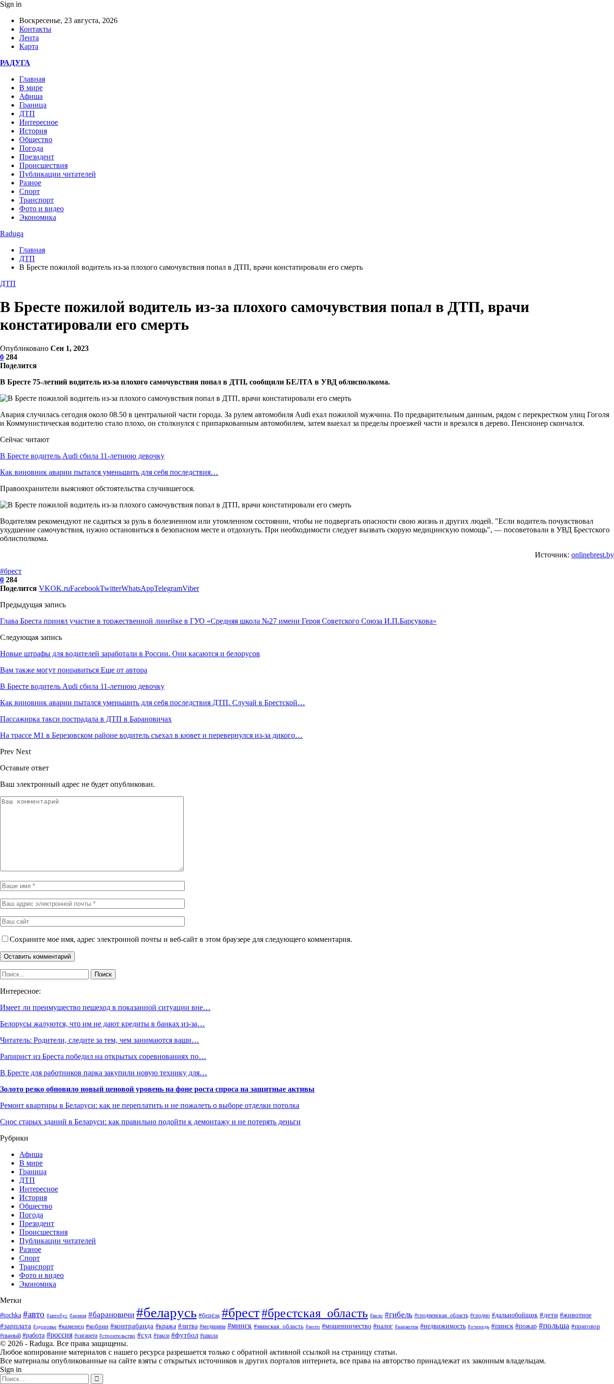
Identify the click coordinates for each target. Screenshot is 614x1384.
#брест (11, 571)
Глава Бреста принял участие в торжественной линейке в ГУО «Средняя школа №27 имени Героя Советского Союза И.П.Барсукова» (218, 621)
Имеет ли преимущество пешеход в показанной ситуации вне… (105, 1007)
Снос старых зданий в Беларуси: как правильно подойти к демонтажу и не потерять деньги (150, 1122)
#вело (376, 1315)
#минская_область (279, 1326)
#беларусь (166, 1312)
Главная (32, 79)
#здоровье (45, 1326)
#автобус (57, 1315)
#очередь (478, 1326)
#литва (188, 1326)
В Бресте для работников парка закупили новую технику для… (103, 1073)
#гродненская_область (441, 1315)
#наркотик (406, 1326)
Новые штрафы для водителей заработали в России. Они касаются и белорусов (130, 654)
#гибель (399, 1314)
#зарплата (15, 1326)
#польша (554, 1325)
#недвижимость (443, 1326)
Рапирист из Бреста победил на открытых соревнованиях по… (103, 1056)
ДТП (27, 113)
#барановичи (111, 1314)
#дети (549, 1315)
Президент (36, 157)
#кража (165, 1326)
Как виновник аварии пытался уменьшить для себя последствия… (109, 472)
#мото (313, 1326)
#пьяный (10, 1335)
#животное (575, 1315)
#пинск (502, 1326)
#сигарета (85, 1335)
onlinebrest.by (592, 555)
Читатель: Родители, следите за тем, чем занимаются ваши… (99, 1040)
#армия (78, 1315)
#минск (239, 1325)
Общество (35, 139)
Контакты (35, 29)
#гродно (480, 1315)
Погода (31, 148)
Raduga (12, 233)
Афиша (31, 96)
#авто (34, 1314)
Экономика (37, 217)
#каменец (71, 1326)
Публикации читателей (57, 174)
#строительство (117, 1335)
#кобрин (97, 1326)
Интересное (38, 122)
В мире (31, 88)
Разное (30, 183)
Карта (28, 46)
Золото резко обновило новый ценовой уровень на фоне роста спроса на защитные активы (157, 1089)
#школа (209, 1335)
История (33, 131)
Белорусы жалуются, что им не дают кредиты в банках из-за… (102, 1024)
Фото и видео (41, 209)
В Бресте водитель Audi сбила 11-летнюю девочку (82, 456)
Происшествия (43, 165)
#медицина (212, 1326)
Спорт (29, 191)
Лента (29, 38)
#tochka (10, 1315)
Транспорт (36, 200)
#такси (161, 1336)
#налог (383, 1326)
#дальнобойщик (515, 1315)
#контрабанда (132, 1326)
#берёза (209, 1315)
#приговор (585, 1326)
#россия (59, 1335)
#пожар (526, 1326)
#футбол (184, 1335)
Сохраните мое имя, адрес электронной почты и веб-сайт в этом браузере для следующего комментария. (181, 939)
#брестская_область (314, 1313)
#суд (144, 1335)
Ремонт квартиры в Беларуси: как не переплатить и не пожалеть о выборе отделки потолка (149, 1105)
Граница (33, 105)
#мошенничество (346, 1326)
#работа (34, 1335)
